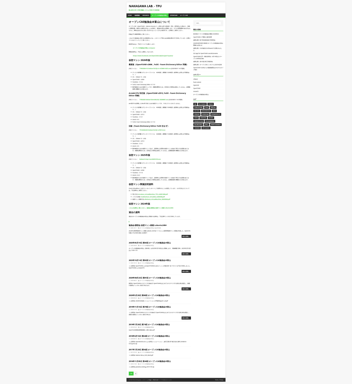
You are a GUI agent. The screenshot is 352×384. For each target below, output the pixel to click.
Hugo (150, 380)
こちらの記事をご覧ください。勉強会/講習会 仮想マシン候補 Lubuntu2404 (151, 208)
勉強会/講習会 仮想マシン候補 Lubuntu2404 (147, 225)
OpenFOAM (157, 228)
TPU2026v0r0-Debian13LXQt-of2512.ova (152, 130)
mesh (214, 111)
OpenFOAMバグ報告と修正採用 (202, 37)
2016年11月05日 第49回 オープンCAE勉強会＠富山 (150, 361)
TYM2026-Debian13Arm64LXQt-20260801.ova (153, 99)
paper (196, 118)
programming (210, 121)
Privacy (221, 380)
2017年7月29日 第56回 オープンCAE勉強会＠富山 (149, 349)
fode (206, 107)
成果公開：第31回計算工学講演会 (203, 61)
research (195, 91)
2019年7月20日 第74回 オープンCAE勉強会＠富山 (149, 324)
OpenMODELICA (215, 114)
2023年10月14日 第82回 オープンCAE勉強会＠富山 (150, 260)
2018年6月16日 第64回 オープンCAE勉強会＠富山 (149, 336)
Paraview (203, 118)
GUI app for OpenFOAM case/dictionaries (205, 53)
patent (211, 118)
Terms (216, 380)
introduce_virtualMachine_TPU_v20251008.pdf (153, 194)
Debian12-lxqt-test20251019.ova (150, 159)
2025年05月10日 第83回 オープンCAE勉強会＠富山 (150, 242)
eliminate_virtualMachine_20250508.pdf (157, 199)
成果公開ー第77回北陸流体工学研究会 (204, 40)
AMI (195, 104)
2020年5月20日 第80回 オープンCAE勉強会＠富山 (149, 295)
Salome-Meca (198, 124)
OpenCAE (196, 85)
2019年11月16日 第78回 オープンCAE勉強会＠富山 (150, 307)
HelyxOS (196, 111)
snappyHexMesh (216, 124)
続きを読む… (186, 236)
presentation (198, 121)
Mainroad (155, 380)
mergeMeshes (206, 111)
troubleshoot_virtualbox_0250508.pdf (153, 197)
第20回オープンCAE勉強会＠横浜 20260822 (206, 34)
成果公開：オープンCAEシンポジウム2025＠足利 (207, 64)
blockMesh (202, 104)
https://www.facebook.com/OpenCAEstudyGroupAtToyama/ (153, 56)
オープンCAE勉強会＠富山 (147, 228)
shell (206, 124)
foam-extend (197, 82)
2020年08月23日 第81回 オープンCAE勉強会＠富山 (150, 278)
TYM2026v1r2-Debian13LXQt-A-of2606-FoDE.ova (155, 68)
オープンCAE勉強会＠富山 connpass (144, 48)
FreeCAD (213, 107)
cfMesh (195, 79)
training (197, 128)
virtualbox (206, 128)
